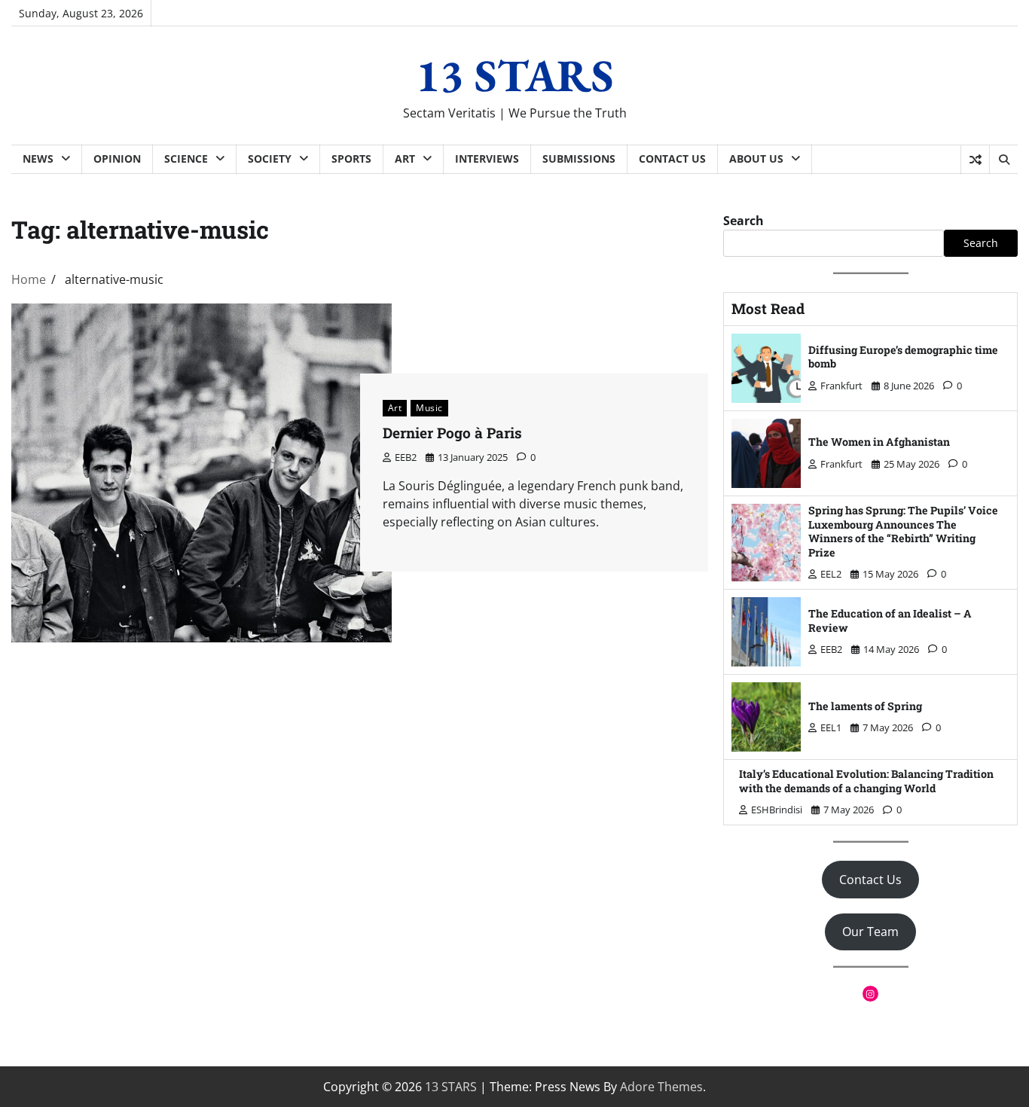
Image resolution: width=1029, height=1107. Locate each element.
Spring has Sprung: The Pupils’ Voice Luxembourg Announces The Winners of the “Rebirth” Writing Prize (903, 531)
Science (186, 158)
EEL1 (830, 727)
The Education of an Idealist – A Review (890, 620)
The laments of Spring (865, 706)
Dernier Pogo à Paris (456, 432)
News (38, 158)
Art (405, 158)
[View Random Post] (975, 159)
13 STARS (515, 75)
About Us (756, 158)
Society (270, 158)
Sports (351, 158)
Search (743, 220)
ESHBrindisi (776, 809)
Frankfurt (841, 385)
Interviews (487, 158)
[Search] (1003, 159)
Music (429, 407)
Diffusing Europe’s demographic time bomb (903, 357)
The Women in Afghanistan (879, 442)
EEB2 (406, 457)
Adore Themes (661, 1086)
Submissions (578, 158)
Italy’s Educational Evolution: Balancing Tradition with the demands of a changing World (866, 781)
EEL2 (830, 574)
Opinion (117, 158)
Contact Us (672, 158)
